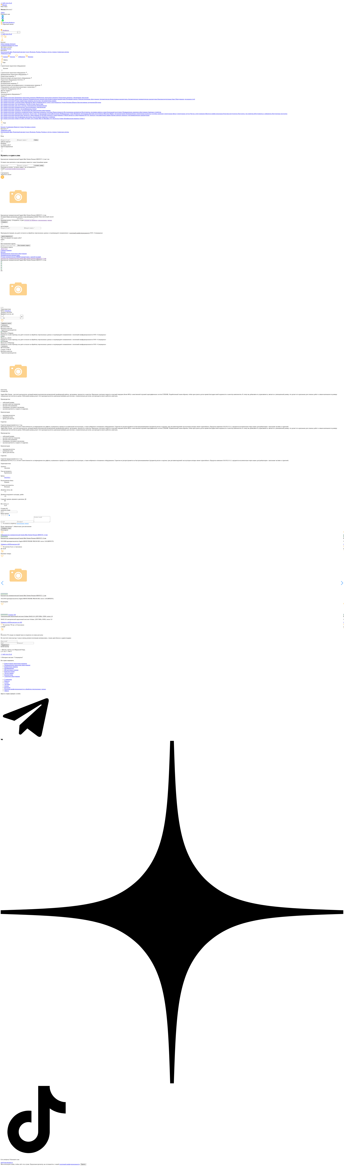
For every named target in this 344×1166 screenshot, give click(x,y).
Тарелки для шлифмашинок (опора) (26, 109)
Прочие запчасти (116, 115)
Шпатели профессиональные (214, 113)
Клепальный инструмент (114, 112)
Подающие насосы (72, 99)
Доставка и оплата (29, 127)
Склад (28, 52)
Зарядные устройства (154, 112)
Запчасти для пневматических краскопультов (135, 115)
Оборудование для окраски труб (185, 99)
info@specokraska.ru (8, 22)
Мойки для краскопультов (118, 113)
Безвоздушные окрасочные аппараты (15, 663)
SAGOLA (8, 310)
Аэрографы (50, 113)
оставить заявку (39, 165)
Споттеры (49, 112)
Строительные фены (169, 113)
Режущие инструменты (96, 113)
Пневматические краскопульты (38, 99)
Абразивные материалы (22, 113)
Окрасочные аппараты (22, 99)
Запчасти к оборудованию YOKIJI (57, 115)
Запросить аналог (6, 323)
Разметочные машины (11, 667)
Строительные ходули (183, 113)
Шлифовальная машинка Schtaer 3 (74, 118)
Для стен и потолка (21, 105)
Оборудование (5, 44)
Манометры (29, 102)
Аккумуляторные (30, 107)
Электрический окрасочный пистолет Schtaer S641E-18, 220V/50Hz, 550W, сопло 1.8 (27, 616)
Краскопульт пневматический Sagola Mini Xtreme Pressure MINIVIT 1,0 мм (23, 538)
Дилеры (38, 52)
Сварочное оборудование (12, 676)
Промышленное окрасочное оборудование (17, 665)
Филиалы (33, 52)
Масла (35, 102)
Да (1, 12)
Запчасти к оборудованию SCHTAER (35, 115)
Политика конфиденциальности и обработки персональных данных (25, 689)
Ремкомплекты (41, 102)
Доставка (4, 48)
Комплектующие (9, 671)
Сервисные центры (63, 52)
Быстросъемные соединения (86, 102)
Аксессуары (39, 104)
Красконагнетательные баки (166, 99)
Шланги (74, 102)
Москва (4, 5)
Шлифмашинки (9, 668)
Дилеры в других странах (49, 52)
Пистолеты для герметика (246, 113)
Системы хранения (157, 113)
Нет (3, 12)
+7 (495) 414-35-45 (6, 3)
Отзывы (12, 614)
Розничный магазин (19, 52)
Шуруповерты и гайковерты (263, 113)
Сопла (48, 102)
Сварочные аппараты (39, 112)
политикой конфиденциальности (15, 169)
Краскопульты (19, 115)
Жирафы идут (48, 118)
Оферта (6, 691)
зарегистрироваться (6, 236)
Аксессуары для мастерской (38, 113)
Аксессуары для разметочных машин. (45, 101)
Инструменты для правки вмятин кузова (94, 112)
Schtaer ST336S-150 (21, 118)
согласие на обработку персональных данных (38, 220)
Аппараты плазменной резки (24, 112)
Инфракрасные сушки (67, 113)
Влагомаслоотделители (230, 113)
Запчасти (12, 44)
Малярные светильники (81, 113)
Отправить (4, 222)
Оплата (9, 48)
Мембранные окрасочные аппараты (47, 97)
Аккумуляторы (37, 117)
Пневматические (42, 105)
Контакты (7, 687)
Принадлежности (58, 112)
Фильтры (69, 102)
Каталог (3, 127)
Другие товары (9, 673)
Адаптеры (18, 102)
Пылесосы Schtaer (58, 118)
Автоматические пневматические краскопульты (143, 99)
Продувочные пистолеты (279, 113)
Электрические (32, 105)
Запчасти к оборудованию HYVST (79, 115)
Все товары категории (8, 97)
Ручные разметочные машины (24, 101)
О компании (4, 45)
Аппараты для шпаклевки (23, 110)
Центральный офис (7, 52)
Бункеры (57, 113)
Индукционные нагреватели (73, 112)
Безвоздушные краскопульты (57, 99)
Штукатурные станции (11, 670)
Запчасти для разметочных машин (100, 115)
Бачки (23, 102)
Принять (83, 1164)
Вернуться (4, 249)
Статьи (16, 45)
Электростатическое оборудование (89, 99)
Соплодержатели (56, 102)
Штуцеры (98, 102)
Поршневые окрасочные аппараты (25, 97)
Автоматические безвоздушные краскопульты (114, 99)
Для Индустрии (31, 104)
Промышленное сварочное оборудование (135, 112)
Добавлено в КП (6, 53)
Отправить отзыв (6, 528)
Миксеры (106, 113)
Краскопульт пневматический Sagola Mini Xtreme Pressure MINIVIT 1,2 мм (23, 595)
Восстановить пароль (24, 245)
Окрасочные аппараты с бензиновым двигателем (73, 97)
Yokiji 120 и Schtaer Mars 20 (35, 118)
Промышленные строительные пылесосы (138, 113)
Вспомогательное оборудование (41, 110)
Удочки (63, 102)
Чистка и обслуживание (197, 113)
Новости (11, 45)
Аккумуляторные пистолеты (24, 117)
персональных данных (23, 523)
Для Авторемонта (20, 104)
